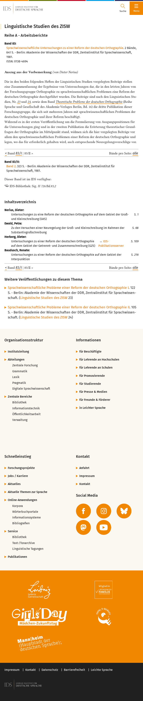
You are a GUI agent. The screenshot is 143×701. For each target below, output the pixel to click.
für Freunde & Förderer (94, 400)
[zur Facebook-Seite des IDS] (83, 511)
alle (135, 153)
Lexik (15, 377)
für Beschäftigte (90, 351)
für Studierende (90, 384)
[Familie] (103, 590)
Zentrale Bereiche (20, 396)
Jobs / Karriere (18, 476)
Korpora (17, 506)
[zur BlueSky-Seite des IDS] (124, 511)
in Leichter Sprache (92, 408)
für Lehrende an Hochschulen (99, 359)
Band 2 (11, 166)
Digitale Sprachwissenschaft (31, 388)
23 (18, 102)
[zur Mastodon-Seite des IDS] (83, 527)
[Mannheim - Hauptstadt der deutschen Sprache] (39, 643)
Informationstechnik (26, 408)
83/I (19, 153)
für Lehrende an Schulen (95, 367)
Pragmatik (19, 383)
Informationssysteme (26, 517)
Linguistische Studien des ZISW (43, 298)
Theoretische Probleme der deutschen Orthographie (89, 102)
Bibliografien (21, 523)
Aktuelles (14, 484)
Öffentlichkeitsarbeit (26, 414)
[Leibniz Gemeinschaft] (39, 590)
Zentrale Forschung (25, 365)
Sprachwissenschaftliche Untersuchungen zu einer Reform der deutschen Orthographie (64, 48)
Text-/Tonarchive (23, 543)
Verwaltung (19, 420)
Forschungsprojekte (21, 468)
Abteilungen (16, 359)
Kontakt (84, 484)
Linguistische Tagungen (27, 549)
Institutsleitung (18, 351)
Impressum (87, 476)
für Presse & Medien (93, 392)
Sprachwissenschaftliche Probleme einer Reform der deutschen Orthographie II (69, 307)
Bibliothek (19, 402)
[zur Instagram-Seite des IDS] (103, 511)
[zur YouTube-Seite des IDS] (103, 527)
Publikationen (17, 557)
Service (13, 531)
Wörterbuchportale (25, 511)
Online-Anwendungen (22, 500)
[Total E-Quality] (103, 617)
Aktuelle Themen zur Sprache (27, 492)
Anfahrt (84, 468)
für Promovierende (92, 376)
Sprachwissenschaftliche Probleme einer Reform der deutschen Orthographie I (68, 288)
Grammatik (19, 371)
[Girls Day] (39, 617)
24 (29, 102)
